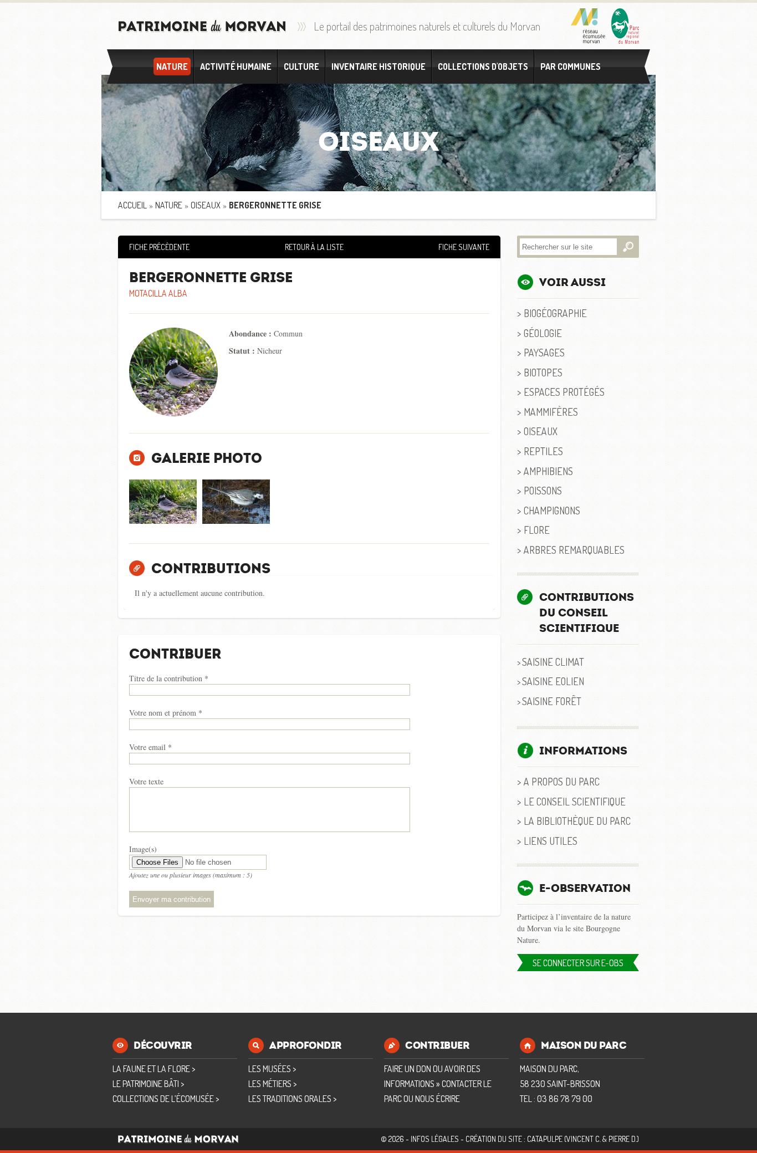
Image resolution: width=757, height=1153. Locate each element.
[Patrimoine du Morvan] (202, 26)
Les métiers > (272, 1083)
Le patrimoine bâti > (148, 1083)
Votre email (150, 747)
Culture (301, 66)
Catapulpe (544, 1139)
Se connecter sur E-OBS (578, 962)
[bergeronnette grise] (163, 501)
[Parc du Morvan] (625, 26)
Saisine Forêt (551, 701)
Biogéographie (555, 313)
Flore (537, 529)
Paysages (544, 352)
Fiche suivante (463, 247)
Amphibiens (548, 471)
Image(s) (143, 849)
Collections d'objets (483, 66)
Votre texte (146, 781)
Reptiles (543, 451)
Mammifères (551, 411)
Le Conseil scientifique (575, 801)
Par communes (570, 66)
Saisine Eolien (553, 681)
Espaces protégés (564, 391)
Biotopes (543, 372)
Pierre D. (622, 1139)
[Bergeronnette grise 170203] (236, 501)
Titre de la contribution (168, 678)
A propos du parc (562, 781)
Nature (172, 66)
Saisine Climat (553, 661)
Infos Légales (435, 1139)
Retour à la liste (314, 247)
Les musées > (272, 1068)
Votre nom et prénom (165, 712)
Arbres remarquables (574, 549)
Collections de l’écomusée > (165, 1098)
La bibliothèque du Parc (577, 820)
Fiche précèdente (159, 247)
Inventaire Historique (378, 66)
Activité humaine (236, 66)
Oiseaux (206, 205)
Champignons (552, 510)
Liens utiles (550, 840)
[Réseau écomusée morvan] (588, 26)
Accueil (132, 205)
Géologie (543, 332)
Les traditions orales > (292, 1098)
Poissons (543, 490)
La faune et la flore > (153, 1068)
